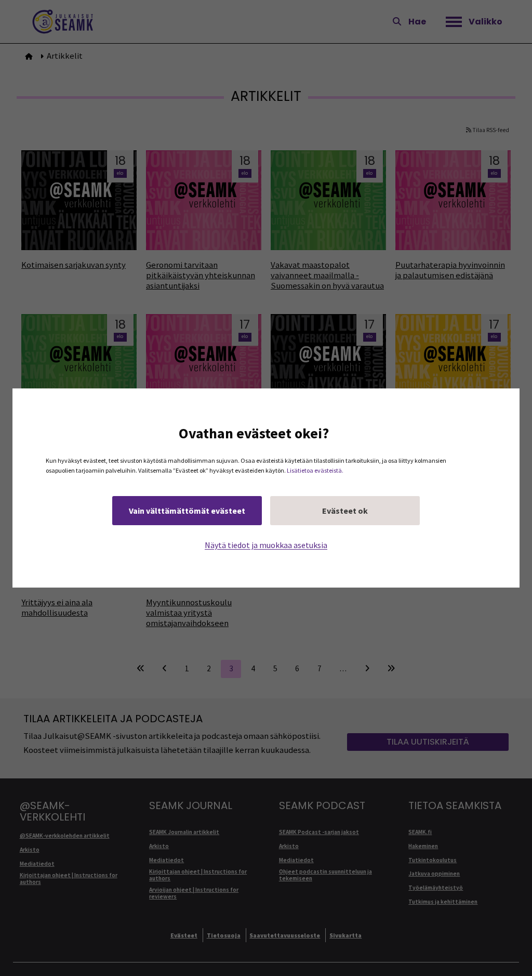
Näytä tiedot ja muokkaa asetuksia (266, 545)
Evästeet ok (345, 510)
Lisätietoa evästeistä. (315, 470)
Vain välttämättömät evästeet (187, 510)
